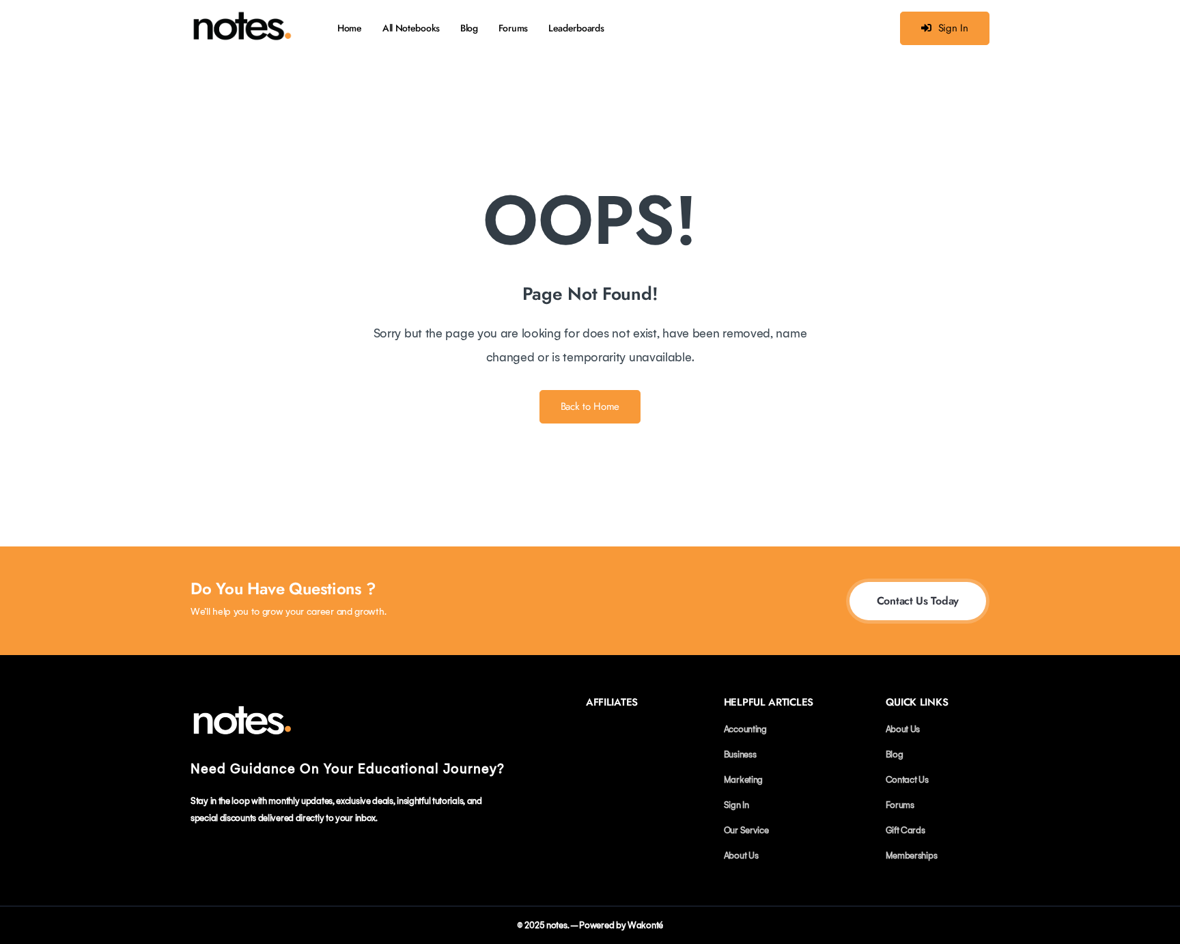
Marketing (743, 780)
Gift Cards (905, 830)
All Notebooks (411, 28)
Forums (513, 28)
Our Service (746, 830)
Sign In (953, 28)
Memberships (912, 855)
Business (740, 754)
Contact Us (907, 780)
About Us (741, 855)
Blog (469, 28)
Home (349, 28)
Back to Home (590, 406)
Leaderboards (576, 28)
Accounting (745, 729)
